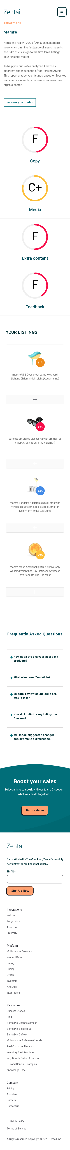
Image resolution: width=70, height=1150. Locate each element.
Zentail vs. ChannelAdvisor (22, 1022)
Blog (9, 1016)
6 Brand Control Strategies (22, 1064)
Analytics (12, 986)
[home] (12, 11)
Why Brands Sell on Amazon (23, 1058)
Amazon (12, 927)
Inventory (12, 980)
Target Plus (13, 921)
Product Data (14, 957)
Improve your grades (20, 102)
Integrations (13, 992)
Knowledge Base (16, 1070)
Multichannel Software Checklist (25, 1040)
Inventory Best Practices (20, 1052)
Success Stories (16, 1011)
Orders (11, 974)
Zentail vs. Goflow (17, 1034)
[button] (62, 12)
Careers (11, 1100)
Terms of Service (16, 1128)
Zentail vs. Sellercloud (19, 1028)
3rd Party (12, 933)
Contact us (13, 1106)
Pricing (11, 969)
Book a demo (35, 810)
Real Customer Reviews (20, 1046)
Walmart (12, 915)
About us (12, 1094)
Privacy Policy (16, 1121)
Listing (10, 963)
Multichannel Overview (19, 951)
